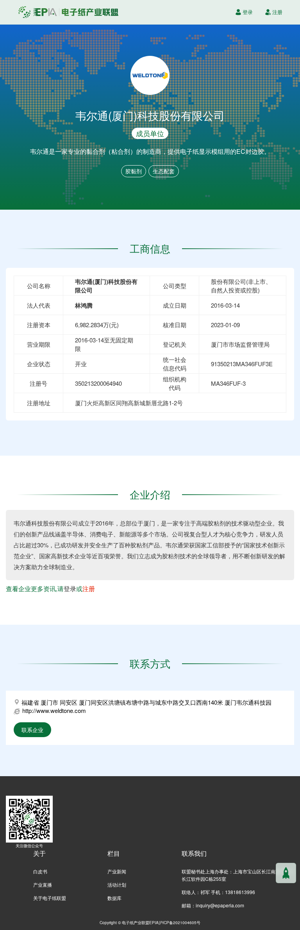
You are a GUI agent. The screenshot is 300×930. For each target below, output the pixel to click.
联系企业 (32, 730)
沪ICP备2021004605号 (179, 922)
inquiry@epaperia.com (220, 905)
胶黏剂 (133, 171)
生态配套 (164, 171)
